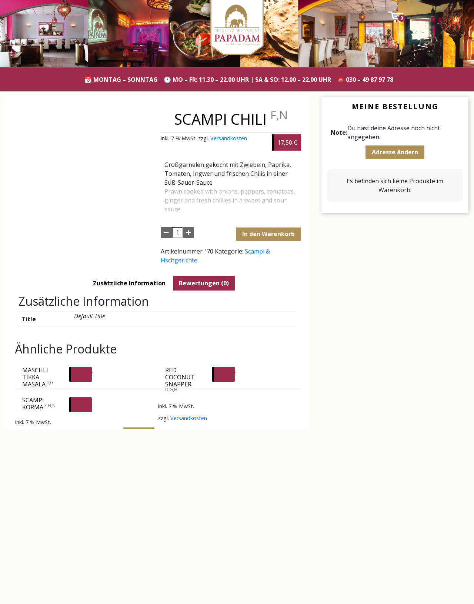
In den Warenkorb (268, 234)
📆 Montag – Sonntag (121, 80)
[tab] (129, 283)
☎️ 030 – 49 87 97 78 (365, 80)
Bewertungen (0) (204, 283)
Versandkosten (228, 138)
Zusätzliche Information (129, 283)
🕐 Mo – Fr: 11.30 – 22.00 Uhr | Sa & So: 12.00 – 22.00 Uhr (247, 80)
